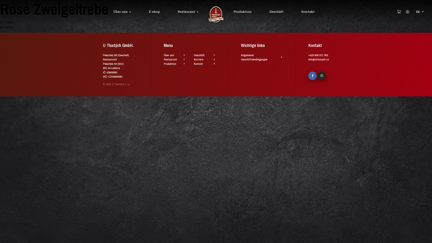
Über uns (120, 11)
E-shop (154, 11)
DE (418, 12)
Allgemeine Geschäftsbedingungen (254, 57)
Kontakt (308, 11)
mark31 (8, 27)
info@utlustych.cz (318, 59)
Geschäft (276, 11)
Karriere (198, 59)
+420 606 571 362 (318, 55)
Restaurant (186, 11)
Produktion (243, 11)
